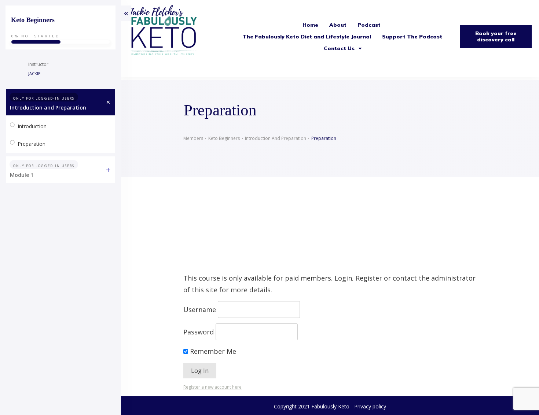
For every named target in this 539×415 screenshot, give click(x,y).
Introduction (32, 126)
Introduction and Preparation (48, 107)
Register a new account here (212, 387)
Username (199, 309)
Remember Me (212, 351)
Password (198, 331)
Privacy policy (370, 406)
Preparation (31, 143)
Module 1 (21, 174)
